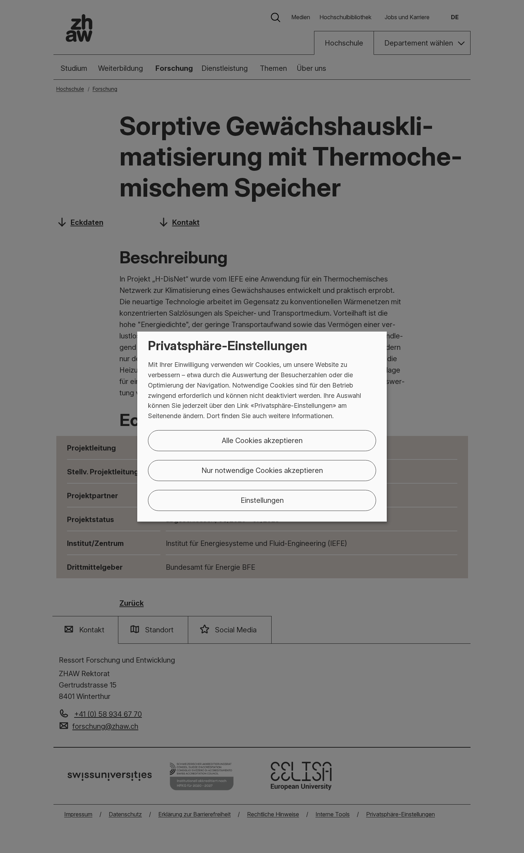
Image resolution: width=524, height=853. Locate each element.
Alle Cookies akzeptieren (262, 440)
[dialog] (262, 426)
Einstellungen (262, 500)
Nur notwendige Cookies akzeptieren (262, 470)
